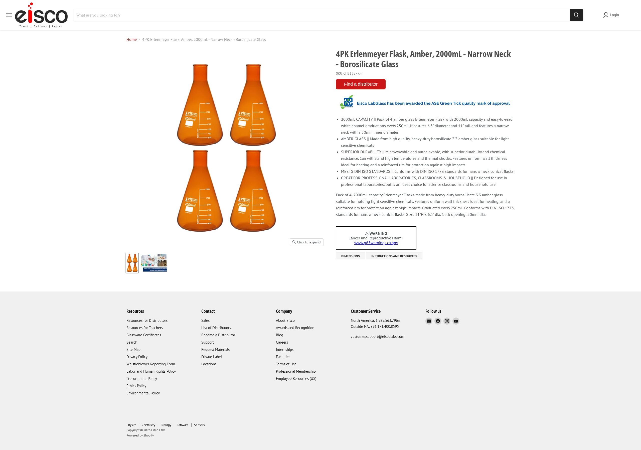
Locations (208, 364)
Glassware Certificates (143, 335)
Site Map (133, 349)
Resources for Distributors (147, 320)
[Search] (576, 15)
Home (131, 39)
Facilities (283, 356)
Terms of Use (286, 364)
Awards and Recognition (295, 327)
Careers (282, 342)
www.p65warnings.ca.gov (376, 242)
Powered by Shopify (140, 435)
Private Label (211, 356)
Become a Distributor (218, 335)
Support (207, 342)
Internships (284, 349)
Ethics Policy (136, 385)
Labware (183, 425)
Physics (131, 425)
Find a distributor (361, 84)
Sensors (199, 425)
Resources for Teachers (144, 327)
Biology (166, 425)
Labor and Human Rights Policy (151, 371)
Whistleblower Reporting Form (150, 364)
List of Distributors (216, 327)
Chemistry (148, 425)
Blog (279, 335)
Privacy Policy (136, 356)
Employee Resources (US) (296, 378)
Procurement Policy (141, 378)
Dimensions (350, 256)
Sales (205, 320)
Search (131, 342)
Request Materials (215, 349)
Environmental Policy (143, 393)
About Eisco (285, 320)
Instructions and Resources (394, 256)
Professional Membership (296, 371)
